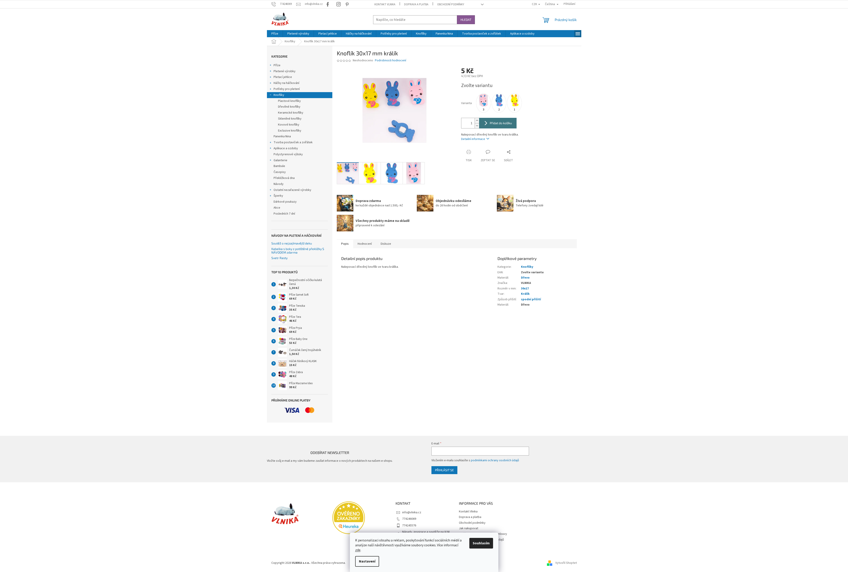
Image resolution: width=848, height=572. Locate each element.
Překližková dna (284, 178)
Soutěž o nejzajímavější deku (291, 243)
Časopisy (280, 172)
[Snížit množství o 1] (477, 125)
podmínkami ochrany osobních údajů (495, 460)
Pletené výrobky (285, 71)
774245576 (409, 525)
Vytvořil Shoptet (566, 563)
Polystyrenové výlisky (288, 154)
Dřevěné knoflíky (289, 107)
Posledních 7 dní (284, 213)
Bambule (279, 166)
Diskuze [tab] (386, 244)
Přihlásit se (444, 470)
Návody (279, 184)
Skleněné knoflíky (290, 118)
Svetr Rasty (279, 258)
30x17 (525, 288)
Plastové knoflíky (289, 101)
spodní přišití (531, 299)
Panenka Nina (282, 136)
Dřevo (525, 277)
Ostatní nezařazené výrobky (292, 190)
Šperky (278, 196)
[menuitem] (275, 33)
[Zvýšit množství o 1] (477, 120)
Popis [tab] (345, 244)
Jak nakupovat (468, 528)
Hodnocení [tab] (365, 244)
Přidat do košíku (501, 123)
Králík (525, 294)
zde (357, 550)
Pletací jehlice (283, 77)
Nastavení (367, 561)
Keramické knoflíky (290, 113)
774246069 (409, 519)
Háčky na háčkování (286, 83)
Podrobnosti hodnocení (390, 60)
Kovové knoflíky (288, 124)
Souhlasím (481, 543)
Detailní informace (473, 139)
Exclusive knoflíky (289, 130)
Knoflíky (279, 95)
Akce (277, 208)
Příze (277, 65)
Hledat (465, 19)
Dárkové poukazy (285, 202)
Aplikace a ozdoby (286, 148)
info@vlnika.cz (411, 512)
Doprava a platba (416, 4)
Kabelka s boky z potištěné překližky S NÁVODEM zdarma (297, 250)
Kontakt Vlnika (384, 4)
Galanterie (280, 160)
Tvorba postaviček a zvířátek (293, 142)
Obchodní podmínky (450, 4)
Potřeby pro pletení (287, 89)
